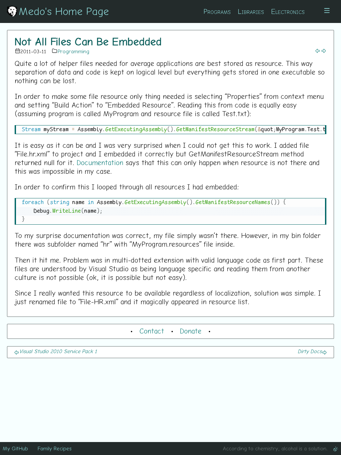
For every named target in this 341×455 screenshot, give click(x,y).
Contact (152, 331)
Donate (190, 331)
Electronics (288, 11)
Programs (217, 11)
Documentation (100, 162)
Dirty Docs (310, 351)
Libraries (251, 11)
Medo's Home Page (64, 11)
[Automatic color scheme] (335, 448)
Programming (73, 51)
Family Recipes (55, 448)
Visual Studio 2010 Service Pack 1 (58, 351)
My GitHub (15, 448)
